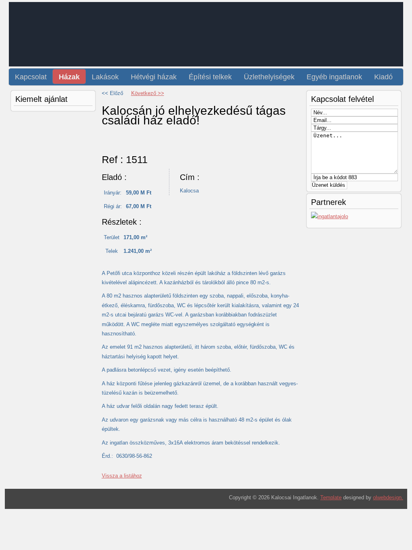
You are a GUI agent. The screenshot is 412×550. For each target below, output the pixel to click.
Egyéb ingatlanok (334, 77)
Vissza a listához (122, 476)
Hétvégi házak (154, 77)
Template (331, 497)
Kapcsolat (31, 77)
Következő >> (147, 93)
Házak (69, 77)
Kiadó (383, 77)
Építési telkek (210, 77)
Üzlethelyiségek (269, 77)
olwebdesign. (388, 497)
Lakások (105, 77)
